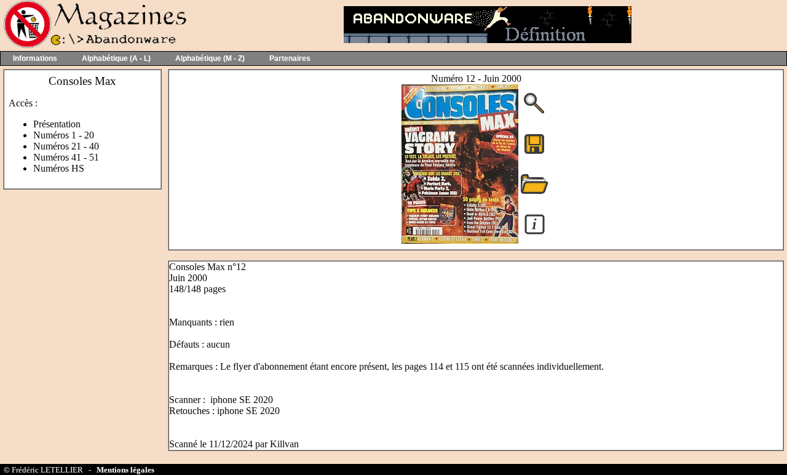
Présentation (57, 124)
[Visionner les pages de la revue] (459, 240)
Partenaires (289, 58)
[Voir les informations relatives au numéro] (535, 233)
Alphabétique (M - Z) (210, 58)
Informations (35, 58)
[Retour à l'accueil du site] (94, 45)
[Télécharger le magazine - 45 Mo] (534, 153)
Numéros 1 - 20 (63, 135)
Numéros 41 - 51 (66, 157)
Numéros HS (58, 168)
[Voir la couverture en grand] (534, 112)
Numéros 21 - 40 (66, 146)
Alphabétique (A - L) (116, 58)
